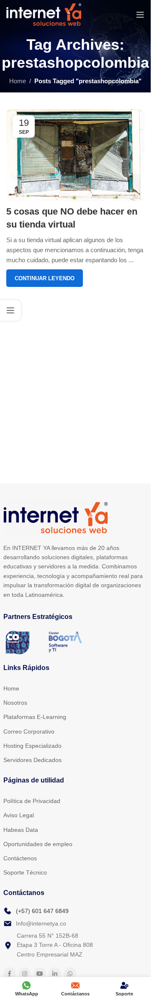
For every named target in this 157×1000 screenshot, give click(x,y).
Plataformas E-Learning (34, 717)
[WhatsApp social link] (70, 973)
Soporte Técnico (25, 872)
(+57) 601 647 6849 (42, 911)
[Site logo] (43, 14)
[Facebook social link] (9, 973)
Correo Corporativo (28, 731)
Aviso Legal (18, 815)
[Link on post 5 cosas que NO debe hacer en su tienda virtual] (75, 155)
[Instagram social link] (24, 973)
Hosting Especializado (32, 745)
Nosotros (15, 702)
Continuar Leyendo (45, 278)
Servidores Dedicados (32, 760)
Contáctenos (20, 858)
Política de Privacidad (31, 801)
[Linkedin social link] (55, 973)
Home (17, 80)
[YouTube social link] (39, 973)
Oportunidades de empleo (37, 844)
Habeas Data (20, 829)
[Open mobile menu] (140, 14)
